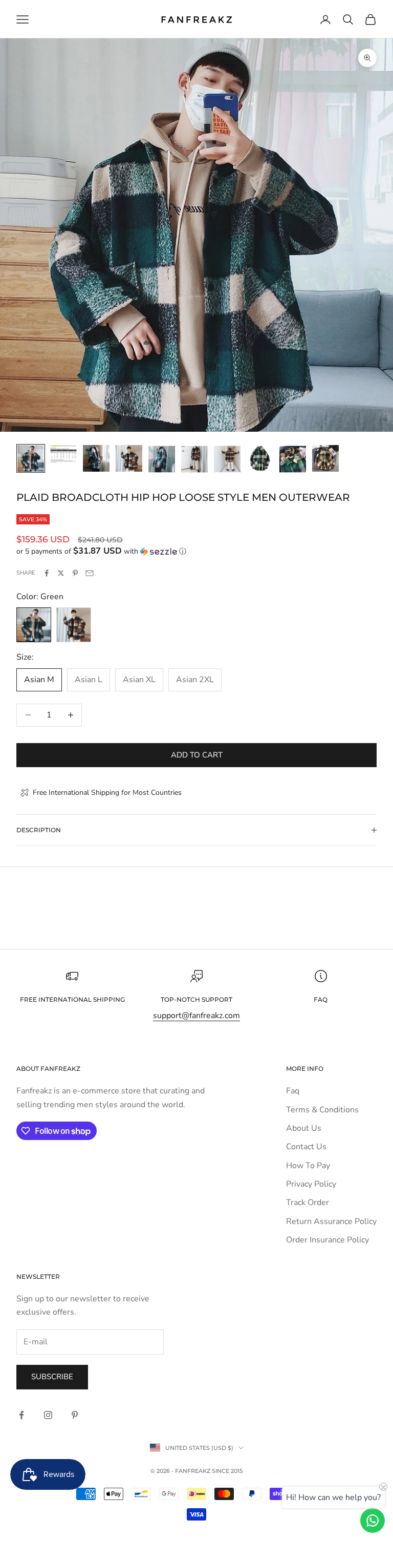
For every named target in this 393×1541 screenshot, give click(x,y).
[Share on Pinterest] (75, 573)
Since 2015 (227, 1470)
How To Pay (308, 1165)
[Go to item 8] (260, 458)
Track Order (307, 1202)
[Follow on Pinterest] (75, 1415)
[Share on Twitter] (61, 573)
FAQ (321, 999)
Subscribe (52, 1376)
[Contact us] (372, 1520)
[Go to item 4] (129, 458)
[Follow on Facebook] (21, 1415)
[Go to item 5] (161, 459)
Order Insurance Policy (327, 1240)
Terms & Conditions (322, 1109)
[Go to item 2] (63, 453)
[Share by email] (89, 573)
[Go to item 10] (325, 458)
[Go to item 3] (96, 458)
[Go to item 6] (194, 459)
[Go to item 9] (292, 459)
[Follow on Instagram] (48, 1415)
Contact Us (306, 1146)
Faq (292, 1090)
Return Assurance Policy (331, 1221)
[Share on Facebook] (46, 573)
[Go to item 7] (227, 459)
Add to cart (197, 755)
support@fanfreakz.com (196, 1015)
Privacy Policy (311, 1184)
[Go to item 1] (30, 458)
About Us (303, 1128)
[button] (196, 551)
